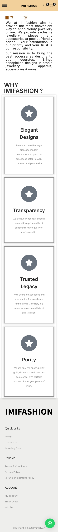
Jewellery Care (13, 448)
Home (8, 436)
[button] (50, 523)
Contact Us (11, 442)
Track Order (11, 501)
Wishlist (9, 507)
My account (11, 495)
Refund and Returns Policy (19, 477)
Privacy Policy (12, 472)
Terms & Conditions (16, 466)
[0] (45, 6)
